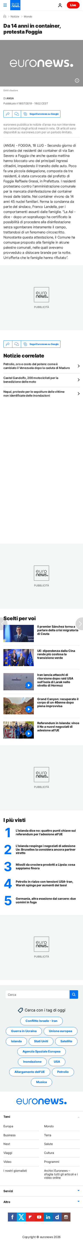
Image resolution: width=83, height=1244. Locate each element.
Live (73, 5)
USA (57, 1061)
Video (7, 1161)
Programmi (51, 1161)
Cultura (49, 1153)
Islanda (16, 1041)
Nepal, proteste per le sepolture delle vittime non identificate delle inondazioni (33, 393)
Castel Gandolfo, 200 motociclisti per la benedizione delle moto (30, 379)
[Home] (4, 16)
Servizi (8, 1191)
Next (6, 1144)
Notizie (15, 16)
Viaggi (7, 1153)
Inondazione (32, 1061)
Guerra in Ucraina (24, 1031)
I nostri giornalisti (15, 1170)
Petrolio (63, 1072)
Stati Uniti (41, 1041)
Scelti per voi (19, 618)
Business (9, 1135)
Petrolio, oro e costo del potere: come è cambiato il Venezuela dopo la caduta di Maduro (36, 366)
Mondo (28, 16)
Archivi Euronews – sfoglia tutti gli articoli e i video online (61, 1174)
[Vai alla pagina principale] (15, 5)
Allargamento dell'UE (29, 1072)
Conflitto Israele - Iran (41, 1021)
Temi (6, 1116)
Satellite (66, 1041)
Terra (47, 1135)
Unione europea (60, 1031)
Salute (48, 1144)
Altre (6, 1202)
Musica (41, 1082)
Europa (8, 1126)
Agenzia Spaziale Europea (41, 1051)
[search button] (74, 994)
